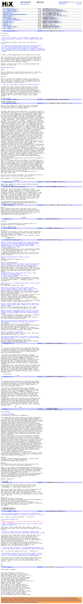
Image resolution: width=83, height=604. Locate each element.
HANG (63, 598)
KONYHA (34, 599)
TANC (76, 600)
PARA (43, 600)
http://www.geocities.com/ (7, 67)
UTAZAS (13, 602)
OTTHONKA (38, 600)
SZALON (71, 600)
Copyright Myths (25, 4)
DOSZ (35, 598)
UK (9, 602)
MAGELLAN (67, 599)
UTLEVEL (18, 602)
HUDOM (15, 599)
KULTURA (57, 599)
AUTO (16, 598)
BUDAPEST (25, 598)
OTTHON (32, 600)
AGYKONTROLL (5, 598)
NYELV (27, 600)
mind (17, 10)
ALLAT (12, 598)
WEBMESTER (28, 602)
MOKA (3, 600)
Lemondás (79, 3)
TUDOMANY (4, 602)
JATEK (27, 599)
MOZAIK (7, 600)
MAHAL (73, 599)
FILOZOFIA (49, 598)
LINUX (61, 599)
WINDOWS (35, 602)
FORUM (55, 598)
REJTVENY (53, 600)
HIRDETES (73, 598)
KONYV (39, 599)
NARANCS (13, 600)
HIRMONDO (4, 599)
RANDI (25, 2)
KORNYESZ (45, 599)
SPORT (62, 600)
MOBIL (77, 599)
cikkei (65, 10)
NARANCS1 (19, 600)
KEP (30, 599)
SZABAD (66, 600)
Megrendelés (62, 3)
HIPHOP (67, 598)
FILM (44, 598)
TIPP (79, 600)
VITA (22, 602)
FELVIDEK (40, 598)
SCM (57, 600)
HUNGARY (21, 599)
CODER (31, 598)
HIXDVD (10, 599)
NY (24, 600)
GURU (59, 598)
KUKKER (51, 599)
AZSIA (19, 598)
